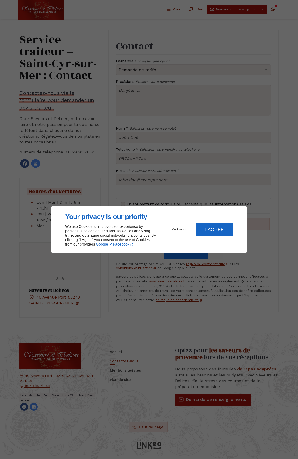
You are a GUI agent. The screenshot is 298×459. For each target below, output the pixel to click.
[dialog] (149, 230)
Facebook (121, 244)
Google (102, 244)
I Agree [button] (214, 229)
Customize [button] (179, 229)
